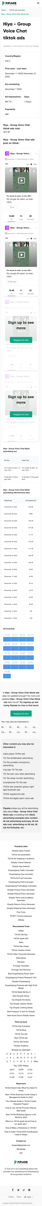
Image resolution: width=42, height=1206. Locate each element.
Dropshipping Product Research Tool (21, 977)
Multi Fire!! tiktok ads (29, 731)
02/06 (21, 1069)
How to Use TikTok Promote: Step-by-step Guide (21, 1109)
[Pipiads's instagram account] (29, 1190)
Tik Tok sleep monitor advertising (18, 777)
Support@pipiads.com (21, 1145)
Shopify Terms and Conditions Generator (21, 899)
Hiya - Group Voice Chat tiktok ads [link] (15, 14)
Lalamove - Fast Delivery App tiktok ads (21, 731)
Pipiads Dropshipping (21, 981)
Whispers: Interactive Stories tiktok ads (13, 731)
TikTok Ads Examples (21, 1026)
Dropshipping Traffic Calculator (21, 870)
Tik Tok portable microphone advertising (16, 764)
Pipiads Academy (21, 1045)
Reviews (21, 962)
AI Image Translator (21, 965)
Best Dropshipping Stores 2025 (21, 973)
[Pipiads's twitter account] (18, 1190)
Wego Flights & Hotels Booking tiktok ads (5, 726)
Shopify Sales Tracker (21, 850)
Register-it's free (21, 339)
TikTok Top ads (21, 1034)
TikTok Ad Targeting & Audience (21, 858)
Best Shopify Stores (21, 996)
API (21, 1153)
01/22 (30, 1069)
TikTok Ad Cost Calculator (21, 878)
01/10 (30, 1073)
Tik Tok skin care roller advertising (19, 773)
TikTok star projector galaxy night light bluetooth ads (18, 788)
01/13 (21, 1073)
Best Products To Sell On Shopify (21, 1011)
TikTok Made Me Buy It (21, 992)
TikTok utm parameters (21, 854)
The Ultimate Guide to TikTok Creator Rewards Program (21, 1102)
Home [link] (3, 10)
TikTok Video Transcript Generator (21, 954)
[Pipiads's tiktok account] (24, 1190)
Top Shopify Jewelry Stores (21, 1003)
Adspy (21, 930)
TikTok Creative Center (21, 950)
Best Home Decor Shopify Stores (21, 1015)
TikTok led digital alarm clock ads (18, 798)
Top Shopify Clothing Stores (21, 1007)
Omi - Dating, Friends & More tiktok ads (29, 726)
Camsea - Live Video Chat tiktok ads (5, 731)
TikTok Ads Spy (21, 934)
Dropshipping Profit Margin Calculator (21, 886)
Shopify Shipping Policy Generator (21, 908)
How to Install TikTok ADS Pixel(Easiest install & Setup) (21, 1133)
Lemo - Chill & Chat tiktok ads (37, 726)
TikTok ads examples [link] (17, 10)
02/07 (12, 1069)
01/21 (12, 1073)
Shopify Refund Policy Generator (21, 893)
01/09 (12, 1077)
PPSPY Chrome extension (21, 916)
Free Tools (21, 912)
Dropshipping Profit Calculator (21, 882)
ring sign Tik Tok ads (12, 769)
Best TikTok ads (21, 1037)
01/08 (21, 1077)
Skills (21, 942)
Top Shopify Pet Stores (21, 999)
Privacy (11, 1197)
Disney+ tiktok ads (13, 726)
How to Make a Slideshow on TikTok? (21, 1127)
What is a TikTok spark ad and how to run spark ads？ (21, 1122)
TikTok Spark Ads (21, 938)
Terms (19, 1197)
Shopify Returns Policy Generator (21, 904)
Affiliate (21, 920)
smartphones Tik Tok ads (15, 782)
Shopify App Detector (21, 866)
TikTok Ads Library (21, 946)
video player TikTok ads (14, 753)
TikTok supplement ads (14, 793)
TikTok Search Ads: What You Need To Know (21, 1089)
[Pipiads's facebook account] (13, 1190)
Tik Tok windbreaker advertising (18, 757)
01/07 (30, 1077)
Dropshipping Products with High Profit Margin (21, 986)
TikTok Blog (21, 1030)
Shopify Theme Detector (21, 862)
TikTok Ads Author (21, 1041)
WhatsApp (21, 1149)
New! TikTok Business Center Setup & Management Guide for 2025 (21, 1096)
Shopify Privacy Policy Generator (21, 889)
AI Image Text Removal (21, 969)
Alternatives (21, 958)
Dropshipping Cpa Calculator (21, 874)
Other (35, 1061)
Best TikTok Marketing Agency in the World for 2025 (21, 1116)
